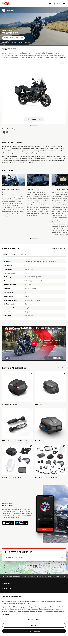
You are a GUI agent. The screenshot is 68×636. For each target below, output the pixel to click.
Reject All (34, 625)
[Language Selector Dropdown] (58, 3)
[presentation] (34, 343)
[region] (34, 614)
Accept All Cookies (34, 631)
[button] (64, 3)
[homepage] (6, 3)
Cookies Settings (34, 620)
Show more (5, 614)
